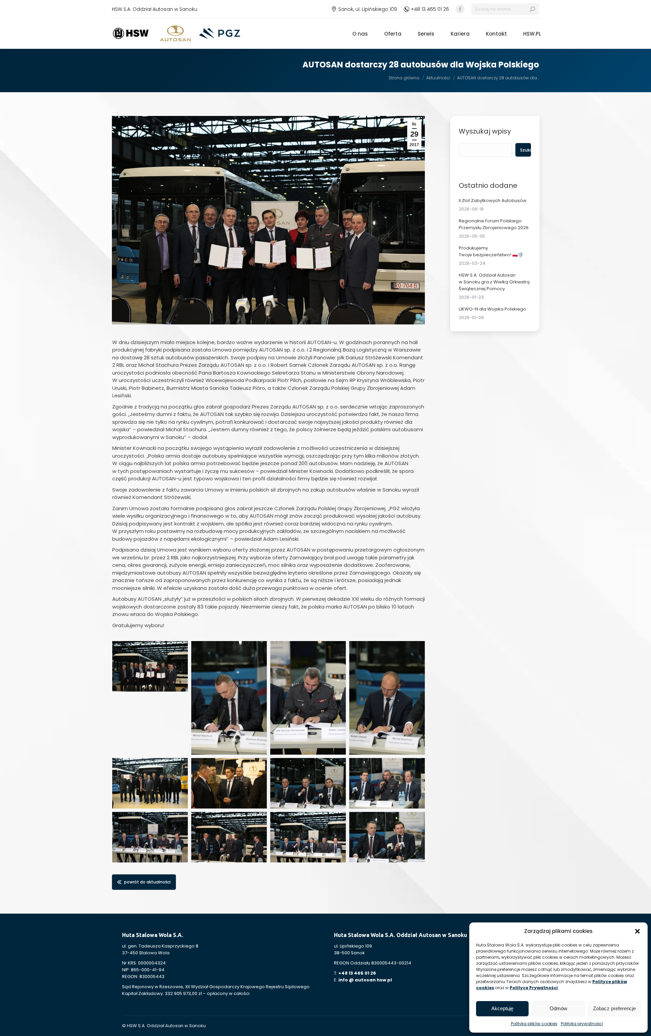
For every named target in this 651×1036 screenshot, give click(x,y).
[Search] (532, 9)
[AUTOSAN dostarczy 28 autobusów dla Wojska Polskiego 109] (387, 837)
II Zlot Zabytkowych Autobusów (493, 200)
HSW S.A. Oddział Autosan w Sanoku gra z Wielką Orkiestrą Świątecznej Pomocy (494, 282)
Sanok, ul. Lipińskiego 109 (367, 9)
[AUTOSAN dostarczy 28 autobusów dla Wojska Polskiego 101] (150, 783)
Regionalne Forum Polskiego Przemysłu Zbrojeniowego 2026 (494, 224)
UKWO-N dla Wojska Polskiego (492, 309)
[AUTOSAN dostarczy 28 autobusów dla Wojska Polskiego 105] (150, 837)
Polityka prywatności (582, 1024)
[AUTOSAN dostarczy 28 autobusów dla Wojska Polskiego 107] (150, 666)
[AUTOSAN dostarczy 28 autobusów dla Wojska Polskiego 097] (229, 698)
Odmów (558, 1008)
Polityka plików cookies (534, 1024)
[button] (637, 931)
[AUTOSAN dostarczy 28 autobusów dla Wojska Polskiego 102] (229, 783)
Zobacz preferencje (614, 1008)
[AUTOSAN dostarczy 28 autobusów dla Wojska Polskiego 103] (308, 783)
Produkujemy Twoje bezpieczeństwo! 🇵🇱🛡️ (491, 251)
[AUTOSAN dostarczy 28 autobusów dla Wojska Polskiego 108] (308, 837)
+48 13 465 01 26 (430, 9)
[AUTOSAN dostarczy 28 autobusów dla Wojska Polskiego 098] (308, 698)
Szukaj (525, 150)
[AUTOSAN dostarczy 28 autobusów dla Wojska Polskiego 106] (229, 837)
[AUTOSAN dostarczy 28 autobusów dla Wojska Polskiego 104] (387, 783)
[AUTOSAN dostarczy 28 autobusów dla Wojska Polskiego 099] (387, 698)
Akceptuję (502, 1008)
